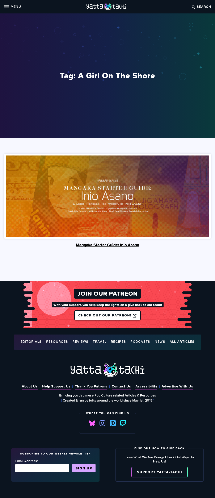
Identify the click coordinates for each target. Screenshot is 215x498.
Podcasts (140, 342)
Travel (99, 342)
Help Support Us (56, 386)
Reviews (80, 342)
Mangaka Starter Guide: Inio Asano (107, 245)
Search (204, 6)
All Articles (182, 342)
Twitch (123, 423)
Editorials (31, 342)
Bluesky (92, 423)
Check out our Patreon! (105, 315)
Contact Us (121, 386)
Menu (16, 6)
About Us (30, 386)
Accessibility (146, 386)
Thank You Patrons (91, 386)
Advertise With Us (177, 386)
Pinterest (112, 423)
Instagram (102, 423)
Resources (57, 342)
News (160, 342)
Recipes (118, 342)
